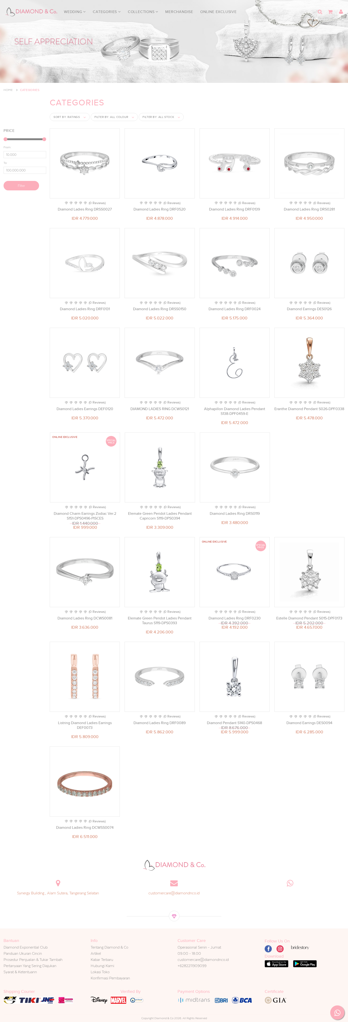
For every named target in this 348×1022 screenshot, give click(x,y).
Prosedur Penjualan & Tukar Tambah (33, 959)
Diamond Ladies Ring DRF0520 (160, 209)
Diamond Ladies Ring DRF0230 (235, 618)
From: (7, 147)
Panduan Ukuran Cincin (23, 953)
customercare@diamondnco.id (174, 893)
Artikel (96, 953)
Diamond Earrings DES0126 (309, 309)
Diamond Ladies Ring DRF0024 (235, 309)
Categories (105, 12)
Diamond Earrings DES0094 (309, 723)
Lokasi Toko (100, 972)
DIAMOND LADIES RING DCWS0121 (159, 409)
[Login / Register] (340, 11)
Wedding (73, 12)
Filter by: (111, 117)
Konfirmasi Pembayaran (110, 978)
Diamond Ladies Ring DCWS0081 (85, 618)
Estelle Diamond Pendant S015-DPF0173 (309, 618)
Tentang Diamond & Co (109, 947)
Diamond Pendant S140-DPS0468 (234, 723)
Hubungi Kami (102, 966)
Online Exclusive (218, 12)
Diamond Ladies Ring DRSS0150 (159, 309)
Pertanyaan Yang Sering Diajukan (30, 966)
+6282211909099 (192, 966)
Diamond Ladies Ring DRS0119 (235, 513)
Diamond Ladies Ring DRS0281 (309, 209)
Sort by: (67, 117)
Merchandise (179, 12)
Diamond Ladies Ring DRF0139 (234, 209)
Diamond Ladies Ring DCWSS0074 (85, 827)
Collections (142, 12)
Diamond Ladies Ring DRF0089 (160, 723)
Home (8, 90)
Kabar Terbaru (102, 959)
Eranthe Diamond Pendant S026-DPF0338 (309, 409)
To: (5, 163)
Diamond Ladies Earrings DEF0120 (85, 409)
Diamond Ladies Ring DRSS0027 (85, 209)
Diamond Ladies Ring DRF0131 (85, 309)
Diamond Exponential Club (26, 947)
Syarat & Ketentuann (20, 972)
